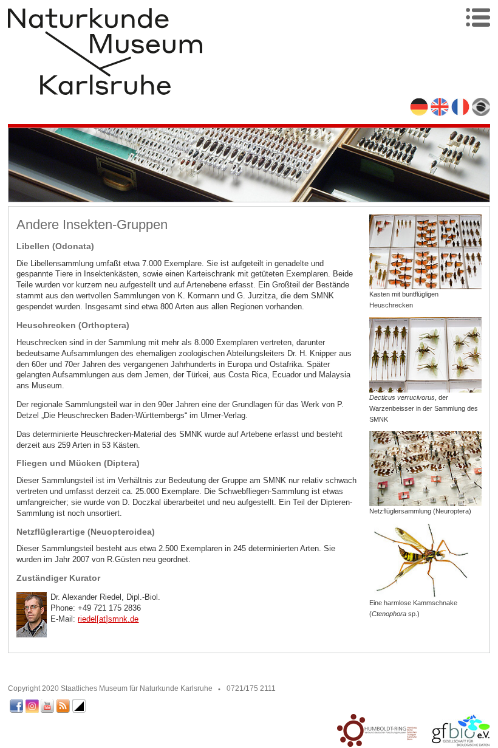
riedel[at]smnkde (108, 618)
